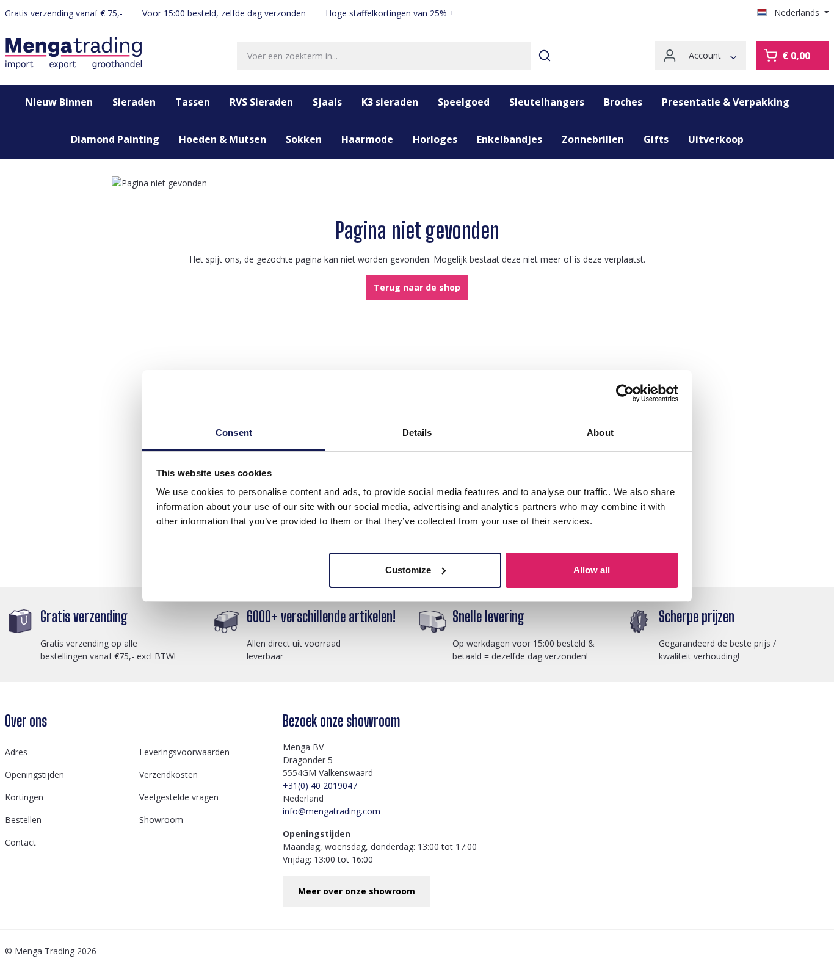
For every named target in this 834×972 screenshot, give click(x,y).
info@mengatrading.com (331, 811)
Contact (20, 842)
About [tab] (600, 432)
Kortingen (24, 797)
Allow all (591, 570)
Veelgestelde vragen (179, 797)
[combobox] (384, 56)
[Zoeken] (545, 56)
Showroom (161, 819)
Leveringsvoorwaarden (184, 752)
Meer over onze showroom (356, 891)
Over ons (26, 721)
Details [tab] (417, 432)
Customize (408, 570)
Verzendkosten (168, 774)
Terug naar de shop (417, 287)
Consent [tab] (234, 432)
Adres (16, 752)
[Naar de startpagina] (73, 53)
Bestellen (23, 819)
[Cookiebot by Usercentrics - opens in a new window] (624, 393)
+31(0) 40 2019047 (320, 785)
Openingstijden (34, 774)
